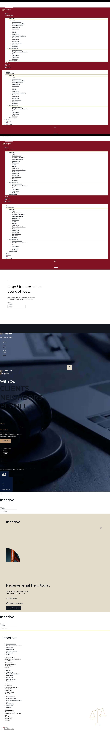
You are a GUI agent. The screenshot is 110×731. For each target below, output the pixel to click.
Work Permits (9, 672)
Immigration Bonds (10, 679)
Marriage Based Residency (13, 673)
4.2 (4, 474)
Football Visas (9, 652)
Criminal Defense (10, 696)
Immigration (12, 209)
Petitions (8, 670)
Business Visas (10, 649)
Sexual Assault (9, 703)
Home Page (29, 299)
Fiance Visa (9, 681)
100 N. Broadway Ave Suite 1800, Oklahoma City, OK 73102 (18, 592)
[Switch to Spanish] (8, 68)
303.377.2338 (7, 438)
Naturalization (9, 675)
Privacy (4, 342)
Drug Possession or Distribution (20, 52)
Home (7, 13)
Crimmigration (9, 677)
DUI (7, 702)
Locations (5, 452)
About (7, 62)
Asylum (8, 654)
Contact (7, 64)
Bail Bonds (9, 707)
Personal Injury (13, 60)
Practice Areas (7, 448)
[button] (10, 3)
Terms (4, 340)
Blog (4, 455)
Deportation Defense (11, 651)
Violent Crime (9, 647)
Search (9, 302)
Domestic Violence (11, 644)
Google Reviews (5, 489)
